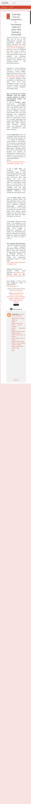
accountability (16, 293)
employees (22, 296)
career (16, 295)
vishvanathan (15, 314)
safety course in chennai (18, 341)
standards (20, 300)
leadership (17, 298)
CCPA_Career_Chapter (16, 290)
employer (10, 298)
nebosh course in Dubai (17, 346)
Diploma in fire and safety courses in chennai (18, 343)
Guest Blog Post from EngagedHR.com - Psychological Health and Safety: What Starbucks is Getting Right (16, 24)
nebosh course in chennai (18, 318)
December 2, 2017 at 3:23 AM (18, 315)
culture (16, 296)
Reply (13, 350)
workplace (16, 302)
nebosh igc (14, 320)
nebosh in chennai (16, 333)
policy (15, 300)
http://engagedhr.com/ (13, 286)
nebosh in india (15, 348)
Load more (16, 380)
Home (12, 7)
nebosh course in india (17, 323)
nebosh (13, 321)
